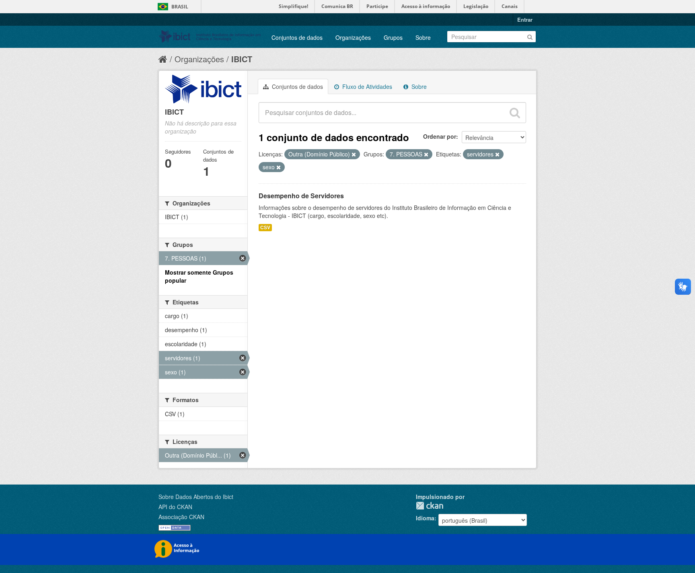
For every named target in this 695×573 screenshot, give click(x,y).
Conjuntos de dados (297, 37)
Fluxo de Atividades (366, 86)
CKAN (429, 505)
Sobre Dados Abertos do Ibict (195, 497)
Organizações (353, 37)
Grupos (393, 37)
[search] (515, 113)
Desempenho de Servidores (301, 195)
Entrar (525, 19)
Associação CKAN (181, 517)
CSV (265, 227)
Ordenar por (439, 136)
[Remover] (354, 154)
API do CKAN (175, 507)
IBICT (241, 59)
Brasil (179, 6)
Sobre (423, 37)
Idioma (425, 518)
